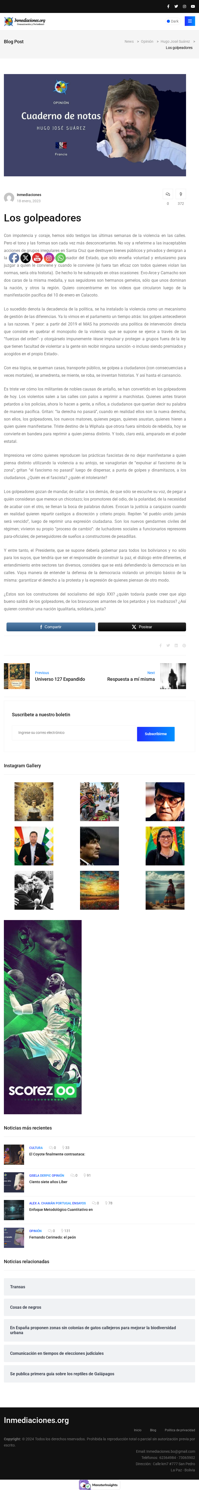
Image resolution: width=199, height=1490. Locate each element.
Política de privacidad (180, 1430)
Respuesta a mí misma (131, 679)
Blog (153, 1430)
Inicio (137, 1430)
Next (151, 673)
